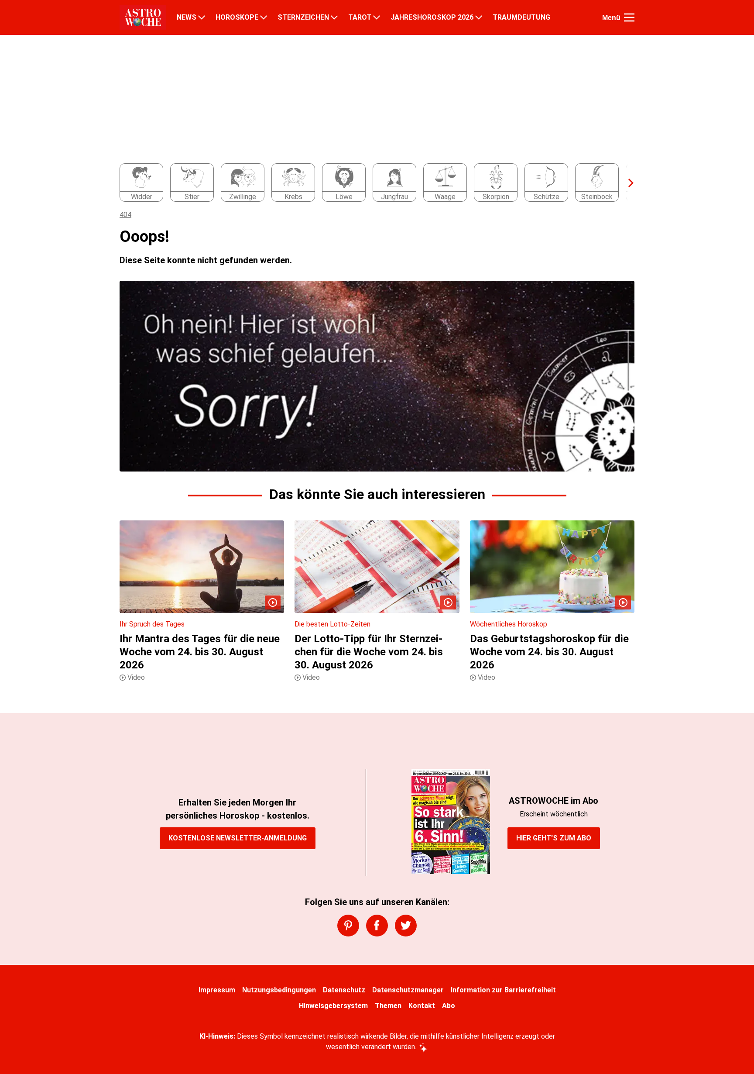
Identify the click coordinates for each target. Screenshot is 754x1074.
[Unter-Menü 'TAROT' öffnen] (376, 17)
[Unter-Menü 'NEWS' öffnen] (201, 17)
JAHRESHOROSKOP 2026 (432, 17)
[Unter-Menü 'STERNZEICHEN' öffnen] (334, 17)
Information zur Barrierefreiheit (503, 990)
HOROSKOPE (237, 17)
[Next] (626, 183)
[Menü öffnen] (629, 17)
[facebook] (377, 925)
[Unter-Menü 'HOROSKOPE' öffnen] (263, 17)
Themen (388, 1006)
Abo (448, 1006)
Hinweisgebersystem (333, 1006)
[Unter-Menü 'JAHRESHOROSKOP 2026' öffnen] (478, 17)
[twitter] (406, 925)
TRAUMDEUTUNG (521, 17)
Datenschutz (344, 990)
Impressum (217, 990)
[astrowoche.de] (143, 17)
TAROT (359, 17)
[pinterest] (348, 925)
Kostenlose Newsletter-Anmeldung (237, 838)
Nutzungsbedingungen (279, 990)
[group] (371, 183)
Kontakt (421, 1006)
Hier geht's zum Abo (553, 838)
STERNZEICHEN (303, 17)
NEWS (186, 17)
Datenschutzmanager (408, 990)
